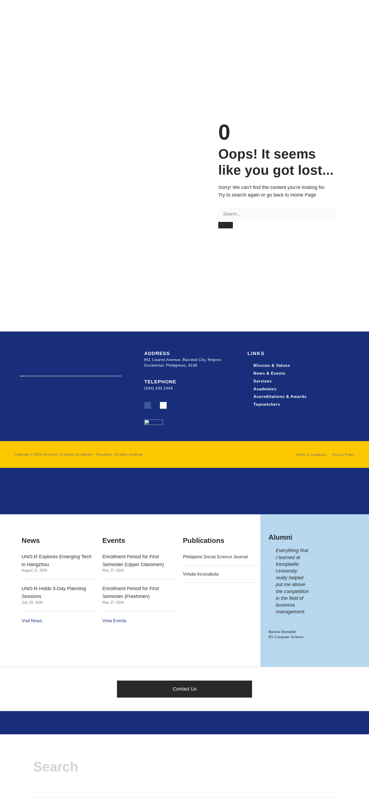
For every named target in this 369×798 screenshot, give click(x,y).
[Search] (225, 225)
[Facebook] (147, 405)
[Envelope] (163, 405)
